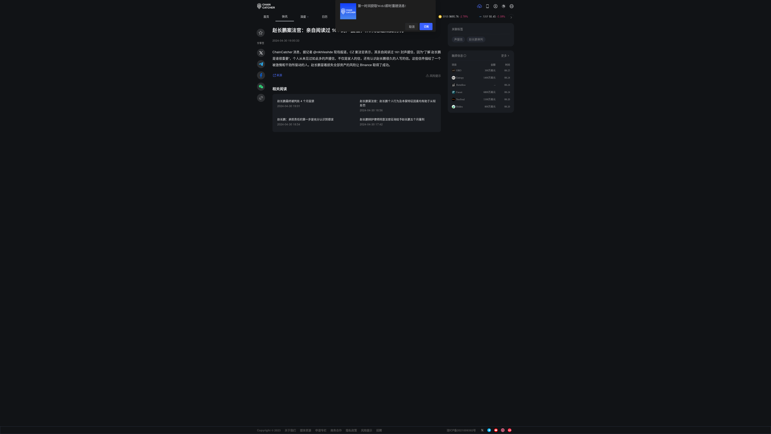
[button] (511, 6)
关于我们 (290, 430)
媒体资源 (305, 430)
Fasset (459, 92)
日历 (324, 16)
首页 (266, 16)
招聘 (379, 430)
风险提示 (366, 430)
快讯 (285, 16)
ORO (458, 70)
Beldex (459, 106)
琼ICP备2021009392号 (461, 430)
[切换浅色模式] (503, 6)
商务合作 (336, 430)
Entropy (460, 77)
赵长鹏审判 (476, 39)
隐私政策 (351, 430)
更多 (504, 55)
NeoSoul (460, 99)
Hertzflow (461, 85)
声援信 (458, 39)
